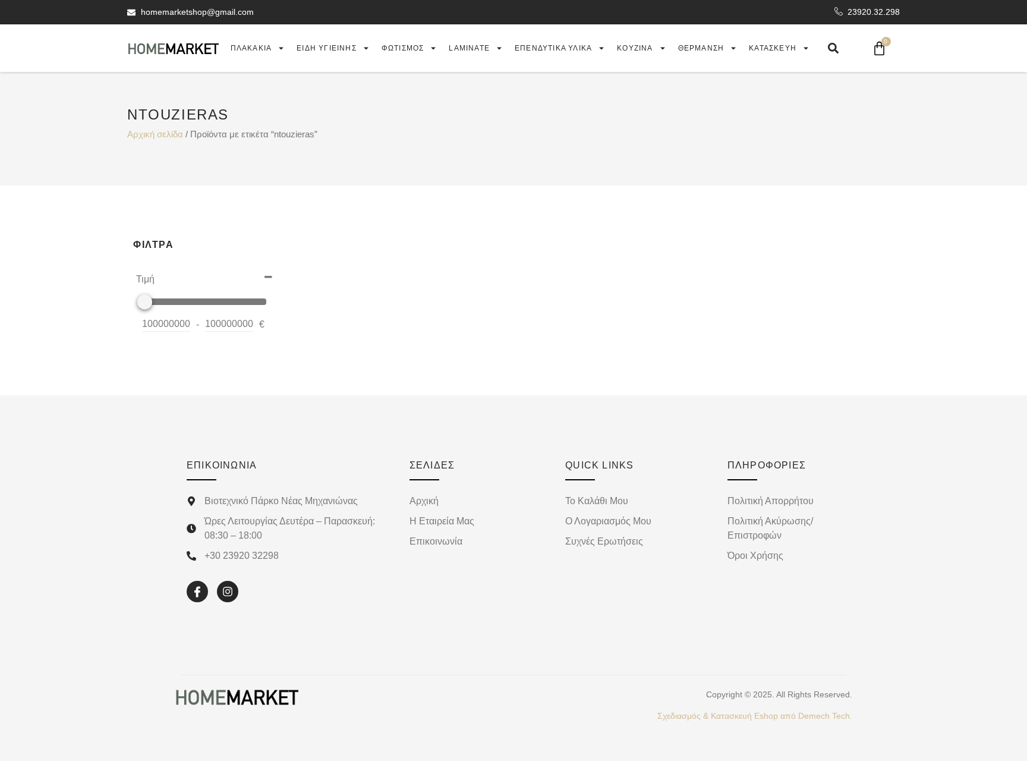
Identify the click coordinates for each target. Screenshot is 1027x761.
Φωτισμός (403, 48)
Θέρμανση (701, 48)
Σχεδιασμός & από (754, 716)
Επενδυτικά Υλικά (553, 48)
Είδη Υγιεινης (327, 48)
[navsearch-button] (833, 48)
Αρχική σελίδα (155, 134)
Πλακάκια (251, 48)
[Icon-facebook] (197, 591)
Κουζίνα (635, 48)
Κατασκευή (772, 48)
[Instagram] (227, 591)
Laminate (469, 48)
